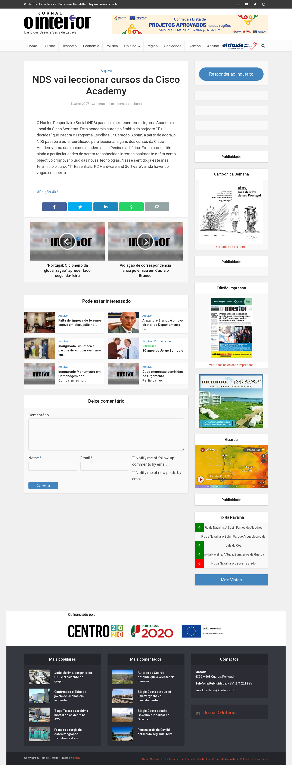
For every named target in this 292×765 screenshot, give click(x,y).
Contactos (30, 4)
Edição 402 (48, 192)
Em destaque (162, 341)
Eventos (194, 46)
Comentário (38, 415)
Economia (91, 46)
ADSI (77, 757)
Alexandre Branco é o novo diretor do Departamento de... (162, 325)
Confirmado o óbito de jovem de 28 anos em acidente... (70, 696)
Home (32, 46)
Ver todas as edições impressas (231, 365)
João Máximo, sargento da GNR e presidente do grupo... (73, 677)
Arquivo (93, 4)
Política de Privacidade (254, 759)
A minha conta (109, 4)
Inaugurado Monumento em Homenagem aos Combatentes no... (79, 376)
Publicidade (188, 759)
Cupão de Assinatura (225, 759)
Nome (34, 458)
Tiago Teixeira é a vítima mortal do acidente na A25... (71, 715)
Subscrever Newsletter (72, 4)
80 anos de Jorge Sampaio (162, 351)
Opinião (130, 46)
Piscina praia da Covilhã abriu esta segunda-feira (155, 732)
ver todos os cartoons (231, 247)
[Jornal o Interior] (57, 20)
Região (152, 46)
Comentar (99, 103)
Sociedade (172, 46)
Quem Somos (150, 759)
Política (112, 46)
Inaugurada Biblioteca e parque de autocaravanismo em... (79, 350)
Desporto (69, 46)
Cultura (49, 46)
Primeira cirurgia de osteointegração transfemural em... (68, 734)
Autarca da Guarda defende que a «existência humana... (156, 677)
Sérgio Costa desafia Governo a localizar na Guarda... (153, 715)
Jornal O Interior (220, 712)
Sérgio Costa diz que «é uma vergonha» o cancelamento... (154, 696)
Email (86, 458)
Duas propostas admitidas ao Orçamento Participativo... (162, 376)
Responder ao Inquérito (231, 74)
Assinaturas (217, 46)
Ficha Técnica (47, 4)
